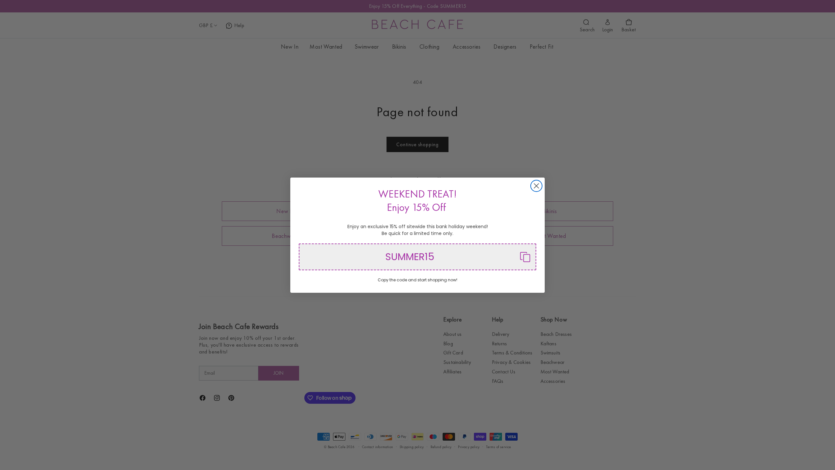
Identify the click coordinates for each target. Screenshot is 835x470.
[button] (417, 256)
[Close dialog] (536, 186)
